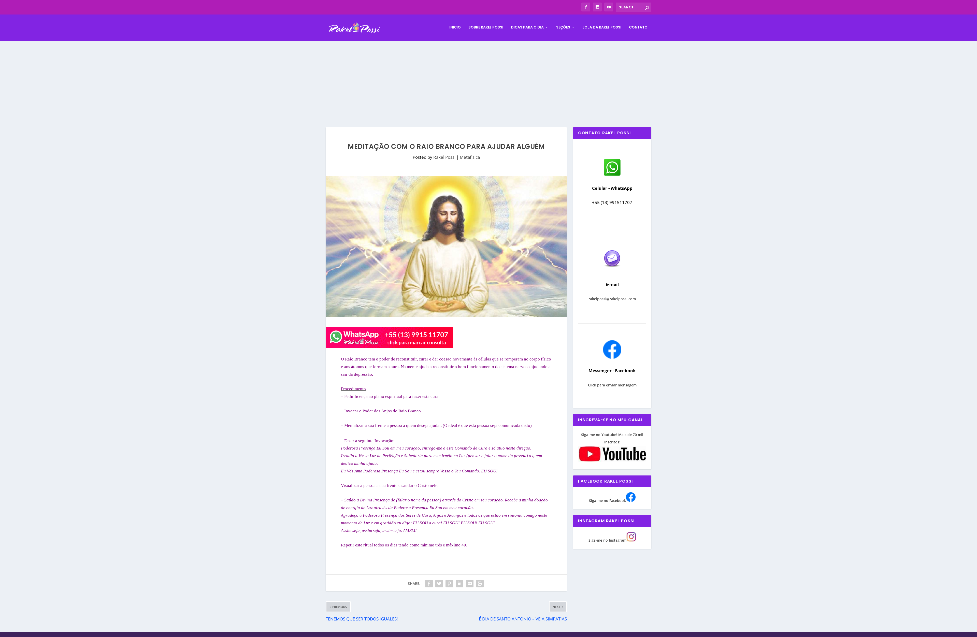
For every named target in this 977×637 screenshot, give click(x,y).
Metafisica (470, 157)
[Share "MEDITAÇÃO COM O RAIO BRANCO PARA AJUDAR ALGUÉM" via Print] (480, 583)
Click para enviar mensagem (612, 385)
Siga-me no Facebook (607, 500)
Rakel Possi (444, 157)
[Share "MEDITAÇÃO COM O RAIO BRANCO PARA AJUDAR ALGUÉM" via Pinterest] (449, 583)
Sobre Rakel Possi (485, 27)
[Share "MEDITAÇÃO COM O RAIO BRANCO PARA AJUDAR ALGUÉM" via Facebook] (429, 583)
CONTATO (638, 27)
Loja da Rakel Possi (602, 27)
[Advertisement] (488, 78)
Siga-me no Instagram (607, 540)
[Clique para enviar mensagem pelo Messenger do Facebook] (612, 357)
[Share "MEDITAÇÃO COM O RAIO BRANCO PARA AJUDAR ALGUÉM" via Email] (470, 583)
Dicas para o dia (527, 27)
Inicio (455, 27)
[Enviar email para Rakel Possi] (612, 271)
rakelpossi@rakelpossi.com (612, 298)
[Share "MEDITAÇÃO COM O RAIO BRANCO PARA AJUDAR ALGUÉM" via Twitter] (439, 583)
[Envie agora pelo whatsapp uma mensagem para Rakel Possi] (612, 175)
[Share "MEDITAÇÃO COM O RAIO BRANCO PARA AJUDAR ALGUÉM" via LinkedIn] (459, 583)
